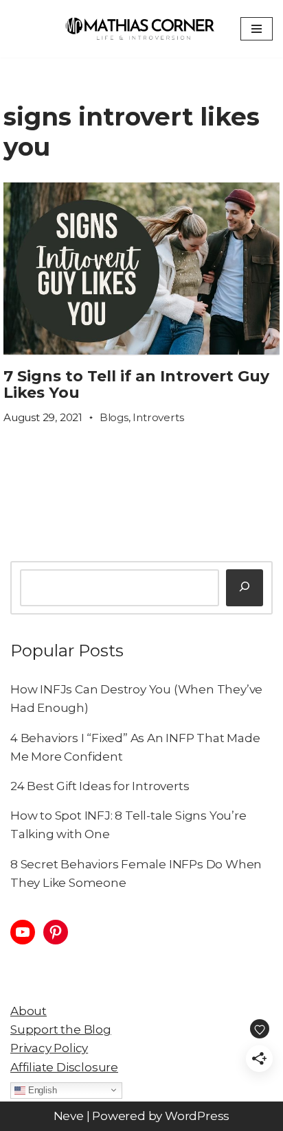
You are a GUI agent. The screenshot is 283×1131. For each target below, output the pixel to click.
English (40, 1089)
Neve (69, 1116)
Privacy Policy (49, 1048)
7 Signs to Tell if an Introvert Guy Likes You (136, 384)
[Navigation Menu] (256, 28)
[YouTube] (22, 932)
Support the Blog (60, 1029)
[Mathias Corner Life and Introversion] (139, 29)
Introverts (158, 417)
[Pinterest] (55, 932)
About (28, 1011)
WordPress (197, 1116)
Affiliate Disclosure (64, 1067)
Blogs (114, 417)
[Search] (244, 587)
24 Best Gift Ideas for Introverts (99, 786)
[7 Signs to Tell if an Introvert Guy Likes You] (141, 268)
